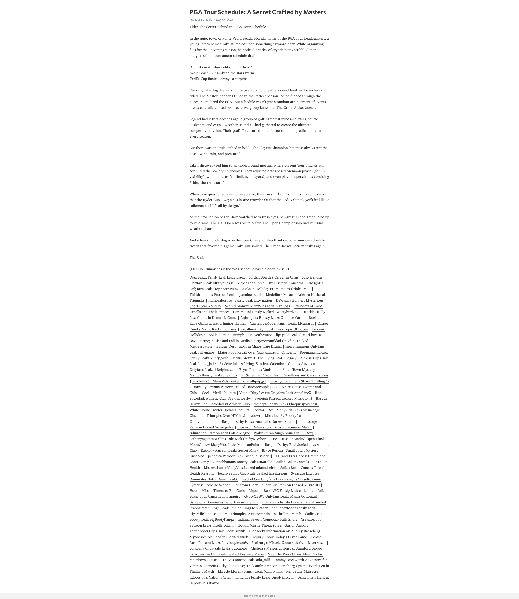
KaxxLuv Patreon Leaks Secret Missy (229, 450)
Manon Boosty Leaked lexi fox (213, 375)
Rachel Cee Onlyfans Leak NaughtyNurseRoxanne (281, 479)
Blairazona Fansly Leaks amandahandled (294, 502)
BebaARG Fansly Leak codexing (288, 490)
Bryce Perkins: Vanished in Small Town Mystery (277, 369)
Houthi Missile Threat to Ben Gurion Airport (225, 490)
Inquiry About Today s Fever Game (279, 537)
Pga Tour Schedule (201, 20)
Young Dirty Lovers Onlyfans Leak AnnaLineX (275, 392)
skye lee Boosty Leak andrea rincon (249, 566)
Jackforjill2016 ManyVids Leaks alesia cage (286, 410)
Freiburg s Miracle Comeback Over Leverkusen (289, 542)
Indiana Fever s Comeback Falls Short (267, 519)
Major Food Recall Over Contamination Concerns (257, 352)
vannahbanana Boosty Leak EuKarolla (242, 462)
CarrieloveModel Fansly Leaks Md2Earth (282, 323)
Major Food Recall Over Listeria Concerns (270, 283)
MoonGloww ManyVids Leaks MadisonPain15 (225, 444)
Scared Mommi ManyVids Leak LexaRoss (257, 306)
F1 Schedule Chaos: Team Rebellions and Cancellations (284, 375)
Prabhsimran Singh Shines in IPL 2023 (284, 433)
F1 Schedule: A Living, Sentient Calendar (252, 363)
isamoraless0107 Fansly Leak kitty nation (240, 300)
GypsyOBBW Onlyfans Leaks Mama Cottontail (280, 496)
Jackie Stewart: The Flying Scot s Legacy (264, 358)
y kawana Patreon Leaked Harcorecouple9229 (241, 387)
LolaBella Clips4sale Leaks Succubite (218, 548)
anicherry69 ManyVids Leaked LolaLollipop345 (229, 381)
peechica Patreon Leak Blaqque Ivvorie (239, 456)
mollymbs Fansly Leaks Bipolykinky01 (264, 577)
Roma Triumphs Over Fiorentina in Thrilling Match (260, 514)
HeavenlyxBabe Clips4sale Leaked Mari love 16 (285, 335)
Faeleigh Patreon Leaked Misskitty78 (283, 398)
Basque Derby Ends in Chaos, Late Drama (249, 346)
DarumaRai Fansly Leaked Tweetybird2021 (266, 312)
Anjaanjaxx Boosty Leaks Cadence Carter (272, 317)
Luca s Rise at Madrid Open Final (297, 439)
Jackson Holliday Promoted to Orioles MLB (276, 289)
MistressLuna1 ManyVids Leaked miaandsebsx (240, 467)
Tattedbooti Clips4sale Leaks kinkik (217, 531)
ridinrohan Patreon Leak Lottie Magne (220, 433)
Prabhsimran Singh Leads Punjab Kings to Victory (229, 508)
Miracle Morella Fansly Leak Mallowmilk (250, 571)
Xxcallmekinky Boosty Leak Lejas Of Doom (274, 329)
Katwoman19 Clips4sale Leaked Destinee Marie (227, 554)
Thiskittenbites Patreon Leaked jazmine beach (226, 294)
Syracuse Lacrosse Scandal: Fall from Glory (224, 485)
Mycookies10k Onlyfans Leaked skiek (219, 537)
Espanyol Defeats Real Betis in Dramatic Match (274, 427)
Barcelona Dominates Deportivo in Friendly (224, 502)
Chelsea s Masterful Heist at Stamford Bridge (286, 548)
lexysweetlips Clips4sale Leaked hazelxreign (252, 473)
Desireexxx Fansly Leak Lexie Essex (217, 277)
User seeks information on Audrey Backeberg (284, 531)
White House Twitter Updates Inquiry (219, 410)
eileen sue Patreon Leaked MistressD (291, 485)
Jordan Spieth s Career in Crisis (273, 277)
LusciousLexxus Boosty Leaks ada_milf (240, 560)
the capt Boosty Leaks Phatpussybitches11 (286, 404)
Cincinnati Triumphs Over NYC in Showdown (225, 415)
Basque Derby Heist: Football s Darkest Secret (258, 421)
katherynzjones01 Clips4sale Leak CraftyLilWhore (228, 439)
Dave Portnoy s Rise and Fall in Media (220, 341)
